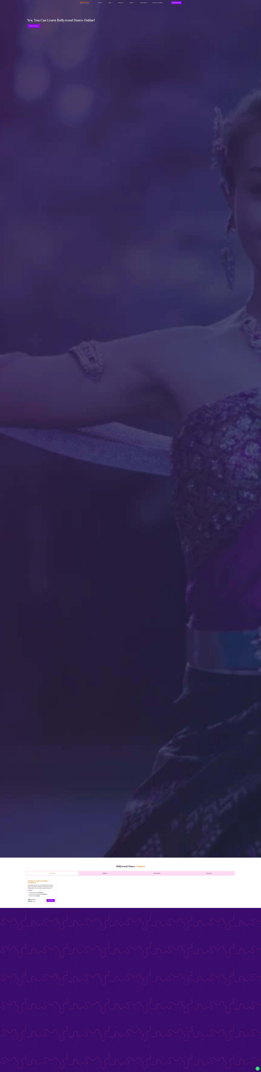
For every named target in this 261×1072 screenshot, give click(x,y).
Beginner (105, 873)
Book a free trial (176, 2)
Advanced (209, 873)
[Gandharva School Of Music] (84, 2)
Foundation (52, 873)
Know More (50, 900)
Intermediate (157, 873)
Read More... (30, 890)
